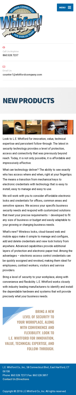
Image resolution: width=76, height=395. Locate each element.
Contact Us (9, 379)
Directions (23, 379)
